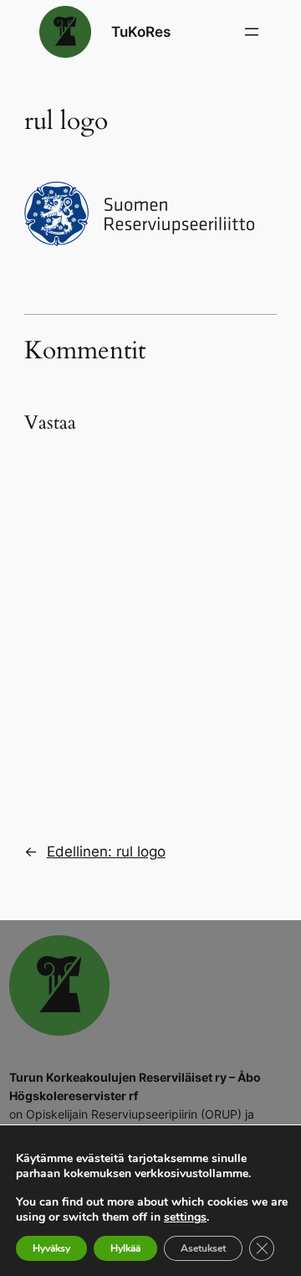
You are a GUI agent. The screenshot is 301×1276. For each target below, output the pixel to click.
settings (185, 1217)
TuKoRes (141, 31)
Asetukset (203, 1248)
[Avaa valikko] (252, 32)
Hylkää (125, 1248)
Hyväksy (51, 1248)
